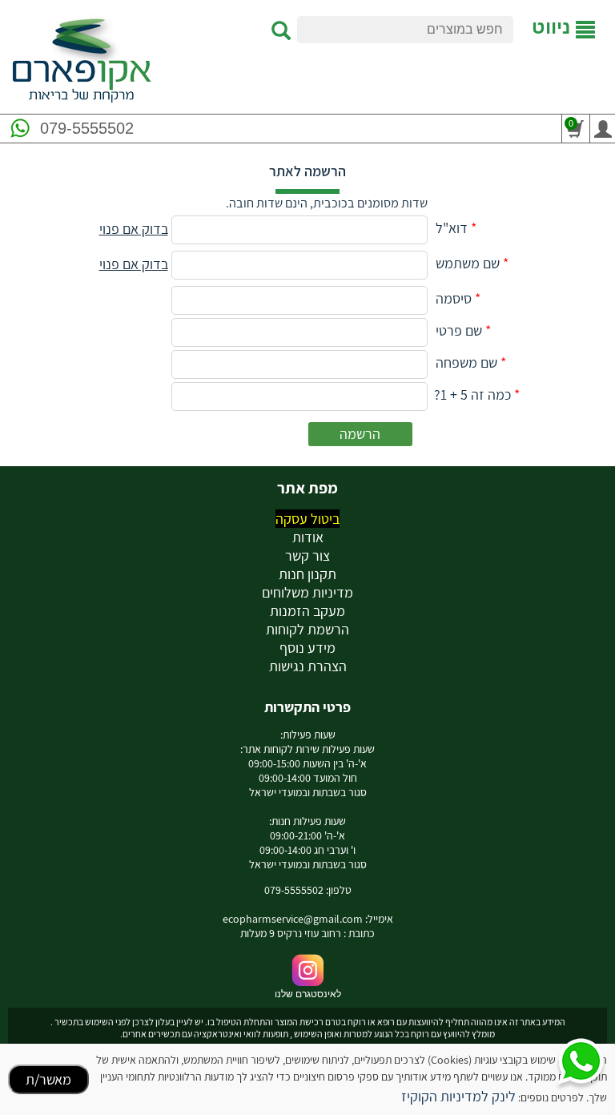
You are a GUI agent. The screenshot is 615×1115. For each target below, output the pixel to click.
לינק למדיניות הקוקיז (458, 1096)
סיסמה (454, 298)
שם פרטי (459, 330)
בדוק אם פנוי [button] (133, 228)
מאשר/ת (48, 1079)
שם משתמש (468, 263)
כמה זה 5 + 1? (472, 394)
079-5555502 (87, 128)
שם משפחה (466, 362)
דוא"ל (452, 228)
